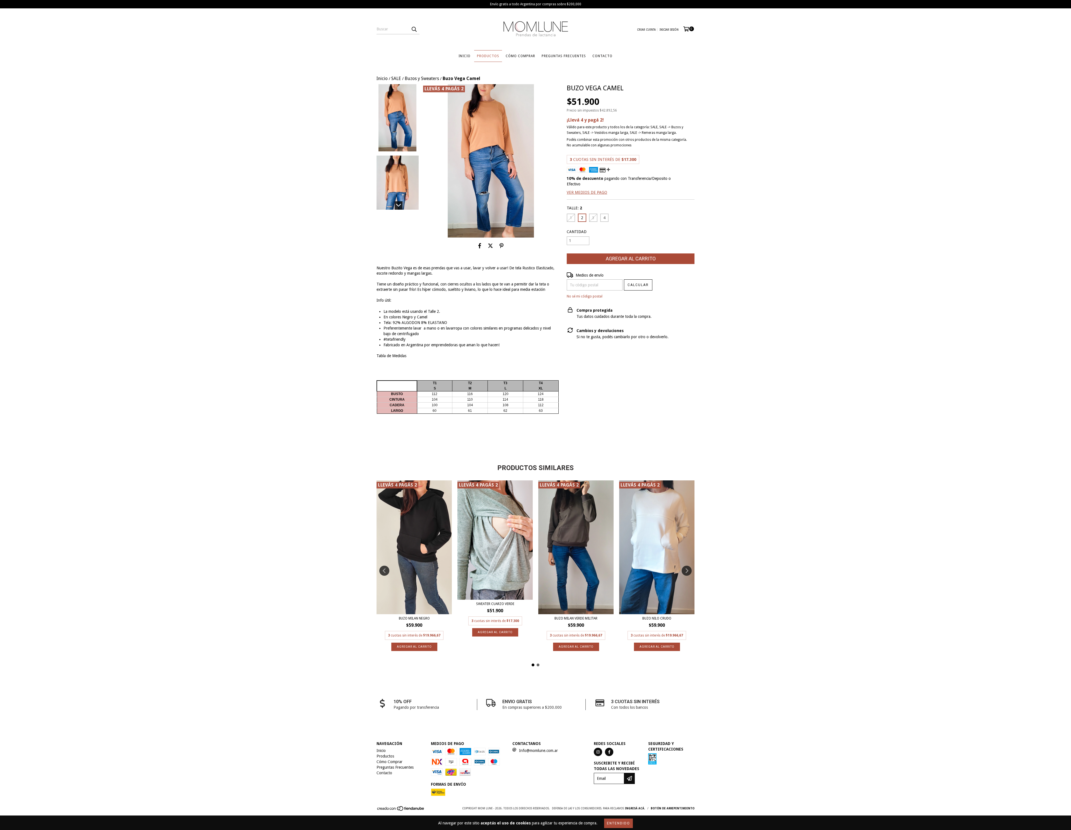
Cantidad (577, 231)
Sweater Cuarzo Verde (495, 604)
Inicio (465, 56)
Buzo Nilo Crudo (656, 618)
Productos (488, 56)
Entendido (618, 823)
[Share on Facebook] (479, 246)
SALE (396, 78)
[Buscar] (413, 29)
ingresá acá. (635, 808)
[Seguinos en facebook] (609, 752)
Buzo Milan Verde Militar (575, 618)
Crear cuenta (646, 29)
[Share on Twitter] (490, 246)
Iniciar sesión (669, 29)
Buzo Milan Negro (414, 618)
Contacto (602, 56)
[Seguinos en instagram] (598, 752)
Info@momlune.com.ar (538, 750)
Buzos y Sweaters (422, 78)
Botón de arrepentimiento (672, 808)
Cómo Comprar (520, 56)
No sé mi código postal (584, 296)
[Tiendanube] (401, 810)
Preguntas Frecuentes (564, 56)
